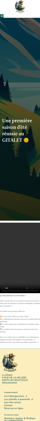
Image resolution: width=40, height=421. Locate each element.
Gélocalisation (9, 382)
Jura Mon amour (12, 402)
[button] (2, 16)
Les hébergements (14, 396)
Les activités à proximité (17, 399)
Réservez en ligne (13, 408)
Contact (8, 405)
